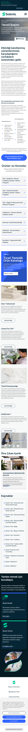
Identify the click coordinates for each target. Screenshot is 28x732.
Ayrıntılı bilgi (8, 320)
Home (2, 20)
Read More (6, 485)
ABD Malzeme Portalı (14, 691)
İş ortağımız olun (8, 646)
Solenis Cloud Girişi (14, 696)
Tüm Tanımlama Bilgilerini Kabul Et (14, 717)
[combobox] (11, 273)
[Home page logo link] (14, 682)
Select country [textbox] (8, 273)
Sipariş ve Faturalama (14, 686)
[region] (14, 711)
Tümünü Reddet (14, 721)
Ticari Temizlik (20, 20)
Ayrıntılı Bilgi (8, 406)
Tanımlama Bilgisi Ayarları (14, 729)
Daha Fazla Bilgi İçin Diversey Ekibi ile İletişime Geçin (14, 157)
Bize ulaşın (6, 616)
